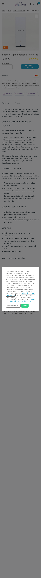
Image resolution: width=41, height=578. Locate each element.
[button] (13, 305)
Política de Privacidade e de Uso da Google (20, 300)
